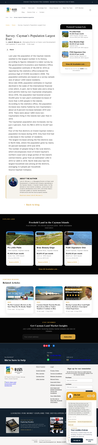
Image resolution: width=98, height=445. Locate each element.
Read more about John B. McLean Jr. (31, 195)
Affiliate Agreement (56, 385)
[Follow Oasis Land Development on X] (51, 346)
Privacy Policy (54, 370)
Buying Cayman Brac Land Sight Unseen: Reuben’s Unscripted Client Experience (78, 307)
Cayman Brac (40, 376)
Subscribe (68, 337)
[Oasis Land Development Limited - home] (11, 10)
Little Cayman (40, 379)
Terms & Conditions (56, 373)
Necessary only (89, 440)
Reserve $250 (14, 262)
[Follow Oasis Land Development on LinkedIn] (54, 346)
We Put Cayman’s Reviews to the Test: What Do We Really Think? (20, 306)
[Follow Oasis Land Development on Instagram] (44, 346)
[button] (55, 8)
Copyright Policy (55, 382)
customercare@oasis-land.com (80, 360)
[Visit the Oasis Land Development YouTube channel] (46, 346)
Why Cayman (40, 373)
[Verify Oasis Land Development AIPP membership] (13, 385)
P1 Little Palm (14, 248)
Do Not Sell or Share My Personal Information (56, 400)
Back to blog (32, 204)
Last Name (68, 384)
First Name (68, 377)
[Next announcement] (92, 2)
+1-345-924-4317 (55, 360)
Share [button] (12, 49)
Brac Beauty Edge (46, 248)
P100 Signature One (76, 248)
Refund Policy (54, 379)
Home (7, 17)
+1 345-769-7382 (55, 355)
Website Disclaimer (56, 376)
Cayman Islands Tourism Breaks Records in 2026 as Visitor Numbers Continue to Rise (48, 307)
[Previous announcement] (5, 2)
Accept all (76, 440)
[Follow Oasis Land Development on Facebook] (49, 346)
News (11, 17)
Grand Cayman (40, 370)
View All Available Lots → (76, 64)
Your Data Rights (55, 396)
